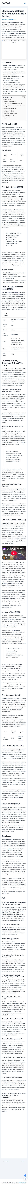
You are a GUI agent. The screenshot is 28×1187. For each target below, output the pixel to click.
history (10, 849)
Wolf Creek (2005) (8, 99)
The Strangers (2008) (9, 111)
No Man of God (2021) (9, 110)
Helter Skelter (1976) (9, 115)
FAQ (5, 118)
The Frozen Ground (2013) (10, 113)
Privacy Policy (22, 1182)
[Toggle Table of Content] (23, 97)
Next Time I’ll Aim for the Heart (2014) (13, 103)
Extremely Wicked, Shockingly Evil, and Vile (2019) (14, 105)
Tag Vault (6, 3)
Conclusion (7, 117)
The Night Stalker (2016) (10, 101)
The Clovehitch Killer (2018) (10, 108)
